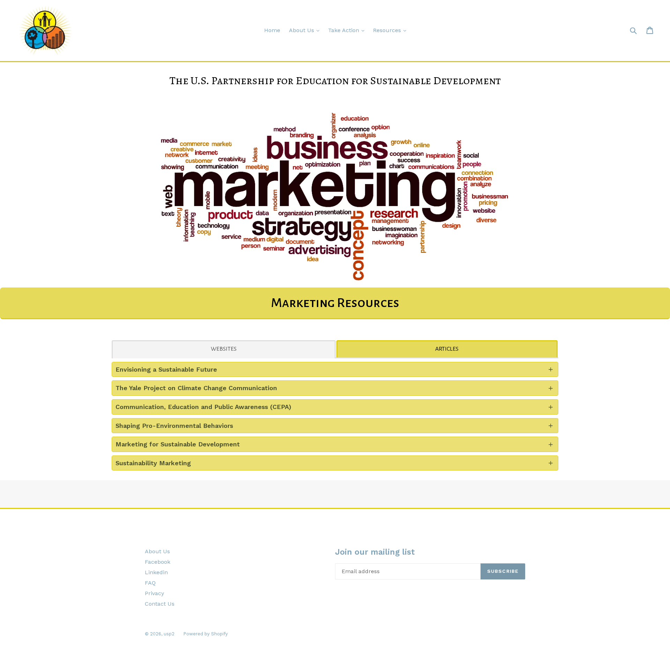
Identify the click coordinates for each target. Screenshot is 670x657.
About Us (302, 30)
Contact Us (159, 603)
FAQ (150, 582)
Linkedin (156, 572)
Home (272, 30)
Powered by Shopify (205, 633)
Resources (388, 30)
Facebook (157, 562)
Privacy (154, 593)
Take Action (344, 30)
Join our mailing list (375, 552)
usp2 (169, 633)
